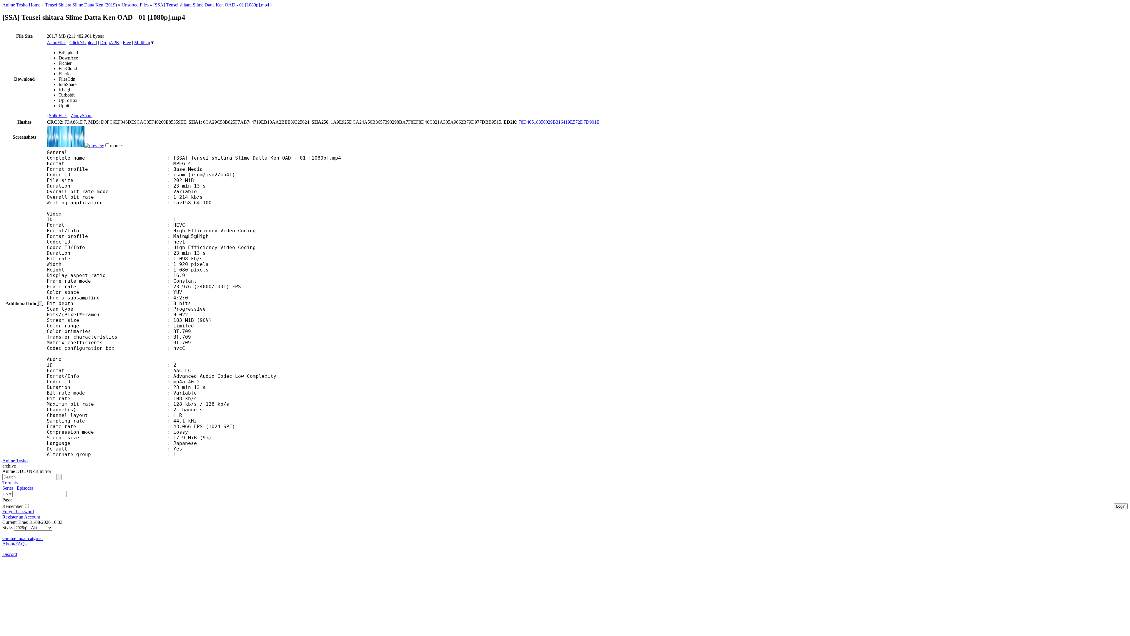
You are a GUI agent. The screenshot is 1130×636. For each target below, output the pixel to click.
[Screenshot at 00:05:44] (94, 145)
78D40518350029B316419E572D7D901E (559, 122)
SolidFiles (58, 115)
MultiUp (142, 42)
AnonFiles (56, 42)
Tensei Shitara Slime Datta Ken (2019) (81, 4)
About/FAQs (14, 543)
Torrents (10, 482)
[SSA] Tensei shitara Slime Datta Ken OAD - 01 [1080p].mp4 (211, 4)
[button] (107, 145)
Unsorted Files (135, 4)
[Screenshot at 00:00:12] (65, 145)
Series (8, 488)
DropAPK (109, 42)
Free (127, 42)
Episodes (25, 488)
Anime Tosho (15, 460)
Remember (13, 506)
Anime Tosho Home (21, 4)
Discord (9, 554)
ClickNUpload (83, 42)
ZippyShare (81, 115)
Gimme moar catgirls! (22, 538)
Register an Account (21, 516)
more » (116, 145)
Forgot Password (18, 511)
